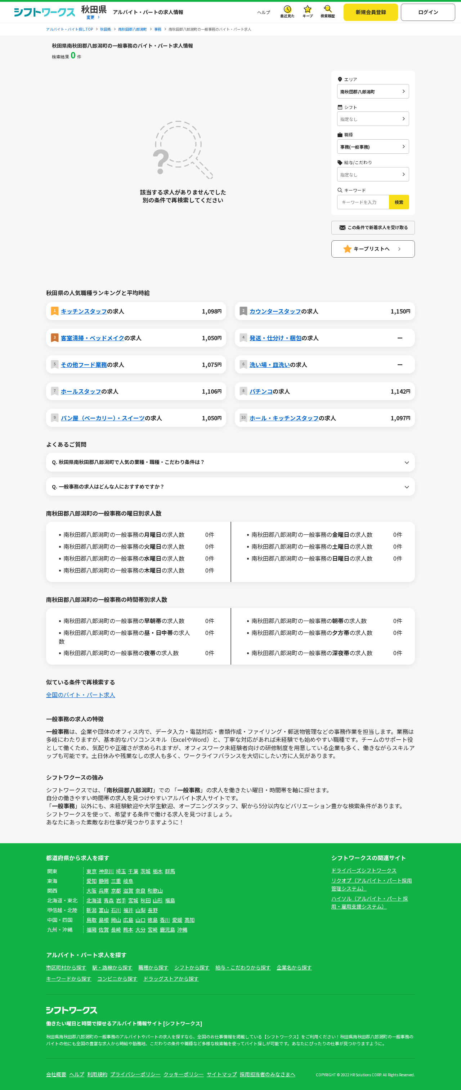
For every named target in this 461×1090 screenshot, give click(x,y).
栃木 (158, 871)
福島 (170, 900)
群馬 (170, 871)
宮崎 (153, 929)
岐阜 (128, 880)
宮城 (133, 900)
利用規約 (97, 1074)
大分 (140, 929)
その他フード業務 (84, 364)
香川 (165, 919)
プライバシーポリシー (135, 1074)
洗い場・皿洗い (270, 364)
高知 (189, 919)
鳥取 (91, 919)
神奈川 (106, 871)
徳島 (153, 919)
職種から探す (153, 967)
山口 (140, 919)
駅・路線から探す (112, 967)
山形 (158, 900)
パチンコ (261, 391)
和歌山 (155, 890)
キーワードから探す (68, 978)
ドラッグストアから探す (171, 978)
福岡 (91, 929)
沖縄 (182, 929)
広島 (128, 919)
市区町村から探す (66, 967)
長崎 (116, 929)
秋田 (145, 900)
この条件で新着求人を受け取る (378, 227)
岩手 (121, 900)
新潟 (91, 910)
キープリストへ (372, 248)
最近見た (287, 15)
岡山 (116, 919)
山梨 (140, 910)
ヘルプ (263, 12)
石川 (116, 910)
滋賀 (128, 890)
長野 (153, 910)
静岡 (104, 880)
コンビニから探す (117, 978)
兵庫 (104, 890)
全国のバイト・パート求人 (80, 694)
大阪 (91, 890)
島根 (104, 919)
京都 (116, 890)
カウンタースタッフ (275, 311)
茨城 (145, 871)
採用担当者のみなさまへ (267, 1074)
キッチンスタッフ (84, 311)
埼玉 (121, 871)
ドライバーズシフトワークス (364, 870)
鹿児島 (167, 929)
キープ (308, 15)
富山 (104, 910)
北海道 (94, 900)
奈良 (140, 890)
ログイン (428, 12)
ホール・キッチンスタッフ (284, 417)
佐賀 (104, 929)
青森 (109, 900)
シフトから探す (192, 967)
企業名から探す (294, 967)
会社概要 (56, 1074)
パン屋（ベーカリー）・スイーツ (103, 417)
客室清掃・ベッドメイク (92, 337)
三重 (116, 880)
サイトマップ (222, 1074)
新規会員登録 (371, 12)
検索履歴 (328, 15)
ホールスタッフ (81, 391)
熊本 (128, 929)
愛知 (91, 880)
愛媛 (177, 919)
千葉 (133, 871)
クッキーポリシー (184, 1074)
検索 (399, 202)
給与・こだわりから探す (243, 967)
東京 (91, 871)
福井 (128, 910)
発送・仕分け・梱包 (275, 337)
